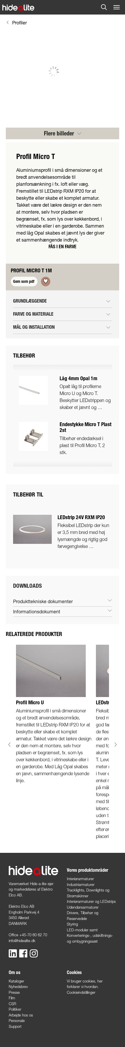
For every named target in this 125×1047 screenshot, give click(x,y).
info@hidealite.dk (22, 940)
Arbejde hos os (21, 1015)
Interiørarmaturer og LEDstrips (91, 901)
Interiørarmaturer (80, 878)
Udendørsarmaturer (83, 907)
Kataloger (16, 981)
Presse (14, 992)
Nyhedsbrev (18, 986)
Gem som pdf (24, 281)
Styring (72, 924)
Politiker (15, 1009)
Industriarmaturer (80, 884)
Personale (17, 1020)
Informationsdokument (36, 611)
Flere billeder (60, 133)
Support (15, 1026)
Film (12, 998)
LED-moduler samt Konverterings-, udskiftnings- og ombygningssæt (90, 936)
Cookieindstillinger (81, 992)
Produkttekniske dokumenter (43, 601)
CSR (12, 1003)
